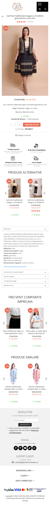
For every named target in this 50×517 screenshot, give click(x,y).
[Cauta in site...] (45, 9)
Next (46, 63)
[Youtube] (25, 448)
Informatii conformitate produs (15, 266)
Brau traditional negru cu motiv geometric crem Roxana (13, 332)
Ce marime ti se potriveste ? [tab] (14, 272)
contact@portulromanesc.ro (26, 462)
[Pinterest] (20, 448)
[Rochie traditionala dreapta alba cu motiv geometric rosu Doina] (36, 373)
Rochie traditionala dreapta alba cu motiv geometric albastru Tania (13, 387)
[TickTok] (30, 448)
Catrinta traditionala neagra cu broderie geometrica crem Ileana (35, 201)
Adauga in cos (32, 124)
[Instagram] (34, 448)
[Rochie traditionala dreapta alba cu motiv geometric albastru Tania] (13, 373)
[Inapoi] (2, 16)
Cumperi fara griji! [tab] (10, 281)
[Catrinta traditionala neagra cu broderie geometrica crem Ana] (25, 60)
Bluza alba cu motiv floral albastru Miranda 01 (36, 332)
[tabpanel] (25, 60)
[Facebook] (16, 448)
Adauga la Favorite (24, 135)
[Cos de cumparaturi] (39, 9)
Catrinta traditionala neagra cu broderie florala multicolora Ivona (14, 201)
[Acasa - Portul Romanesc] (17, 6)
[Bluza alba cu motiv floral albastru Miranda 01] (36, 318)
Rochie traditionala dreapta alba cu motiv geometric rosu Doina (37, 387)
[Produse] (40, 5)
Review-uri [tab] (8, 285)
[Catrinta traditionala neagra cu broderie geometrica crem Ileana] (35, 188)
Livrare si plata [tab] (9, 276)
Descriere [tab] (7, 229)
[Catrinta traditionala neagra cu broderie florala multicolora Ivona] (14, 188)
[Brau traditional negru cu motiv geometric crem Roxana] (13, 318)
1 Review (30, 22)
